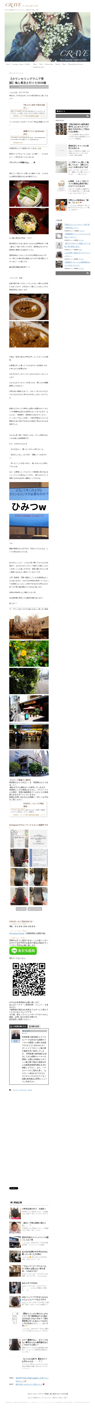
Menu (35, 64)
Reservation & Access (75, 64)
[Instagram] (18, 1041)
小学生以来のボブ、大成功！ (34, 1209)
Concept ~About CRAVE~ (21, 64)
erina (80, 249)
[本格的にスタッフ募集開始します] (19, 839)
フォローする (36, 909)
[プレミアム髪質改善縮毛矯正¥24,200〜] (19, 877)
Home (8, 64)
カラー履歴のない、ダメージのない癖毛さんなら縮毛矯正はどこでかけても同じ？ (35, 1342)
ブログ (29, 1090)
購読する (61, 111)
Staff (41, 64)
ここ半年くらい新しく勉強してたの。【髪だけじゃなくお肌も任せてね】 (78, 164)
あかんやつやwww (29, 1283)
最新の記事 (35, 1026)
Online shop (49, 64)
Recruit (57, 64)
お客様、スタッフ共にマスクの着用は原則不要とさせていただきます (78, 183)
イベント (16, 1090)
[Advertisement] (28, 1119)
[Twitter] (12, 1041)
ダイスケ (26, 1031)
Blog (64, 64)
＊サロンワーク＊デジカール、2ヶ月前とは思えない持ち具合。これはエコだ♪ (35, 1268)
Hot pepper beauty (16, 933)
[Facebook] (15, 1041)
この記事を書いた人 (19, 1026)
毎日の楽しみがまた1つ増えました (29, 1384)
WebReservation (38, 67)
